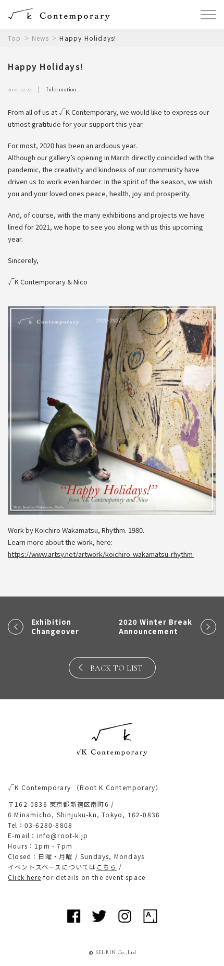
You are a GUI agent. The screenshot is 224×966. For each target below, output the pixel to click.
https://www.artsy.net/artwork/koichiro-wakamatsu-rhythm (101, 554)
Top (14, 37)
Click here (24, 877)
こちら (106, 866)
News (40, 37)
